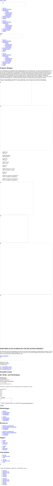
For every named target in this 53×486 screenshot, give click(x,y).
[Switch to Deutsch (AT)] (6, 471)
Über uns (4, 8)
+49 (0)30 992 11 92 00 (7, 366)
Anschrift (2, 389)
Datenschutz (5, 442)
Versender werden (6, 17)
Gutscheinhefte (8, 15)
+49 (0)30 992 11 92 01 (7, 368)
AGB (4, 441)
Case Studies (5, 429)
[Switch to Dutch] (4, 474)
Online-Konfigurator (7, 16)
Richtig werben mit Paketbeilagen (9, 426)
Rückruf (3, 397)
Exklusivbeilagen (8, 12)
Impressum (5, 443)
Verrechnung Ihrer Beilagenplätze (7, 381)
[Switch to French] (4, 475)
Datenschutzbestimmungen (26, 403)
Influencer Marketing (7, 9)
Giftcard (7, 11)
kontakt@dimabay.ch (6, 369)
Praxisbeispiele (6, 428)
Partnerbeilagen (8, 13)
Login (4, 51)
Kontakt (4, 18)
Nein (5, 382)
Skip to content (3, 0)
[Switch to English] (5, 476)
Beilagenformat (3, 377)
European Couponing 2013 (8, 425)
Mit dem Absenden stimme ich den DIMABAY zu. (18, 403)
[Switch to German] (5, 470)
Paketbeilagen (5, 10)
